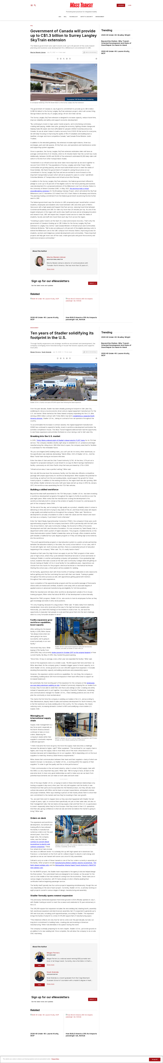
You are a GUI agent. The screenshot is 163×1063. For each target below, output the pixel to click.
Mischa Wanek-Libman (38, 52)
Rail (65, 16)
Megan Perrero (35, 352)
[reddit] (67, 59)
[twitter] (64, 59)
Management (100, 16)
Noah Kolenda (46, 352)
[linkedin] (61, 59)
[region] (81, 1059)
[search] (35, 5)
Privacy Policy (55, 1059)
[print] (96, 59)
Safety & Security (86, 16)
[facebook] (57, 59)
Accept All (154, 1059)
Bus (60, 16)
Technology (73, 16)
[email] (70, 59)
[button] (31, 5)
